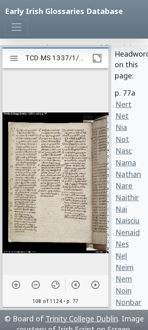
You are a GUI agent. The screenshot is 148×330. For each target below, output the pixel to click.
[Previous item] (76, 285)
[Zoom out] (36, 285)
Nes (122, 244)
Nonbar (128, 302)
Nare (124, 185)
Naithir (127, 197)
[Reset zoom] (55, 285)
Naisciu (128, 220)
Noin (124, 291)
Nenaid (128, 232)
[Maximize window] (97, 58)
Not (122, 139)
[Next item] (95, 285)
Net (122, 116)
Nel (121, 256)
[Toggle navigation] (16, 27)
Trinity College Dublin (82, 318)
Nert (124, 104)
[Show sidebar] (14, 58)
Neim (125, 267)
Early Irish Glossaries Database (64, 11)
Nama (126, 162)
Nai (121, 209)
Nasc (124, 151)
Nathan (128, 174)
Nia (121, 127)
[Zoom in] (16, 285)
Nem (124, 279)
